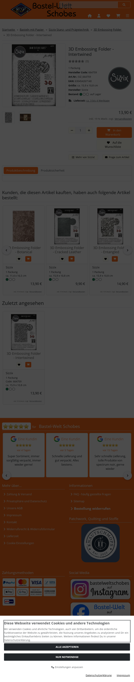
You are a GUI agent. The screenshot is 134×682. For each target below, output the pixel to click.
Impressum (123, 675)
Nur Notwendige (67, 657)
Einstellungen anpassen (68, 667)
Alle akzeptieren (67, 646)
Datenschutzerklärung (99, 675)
